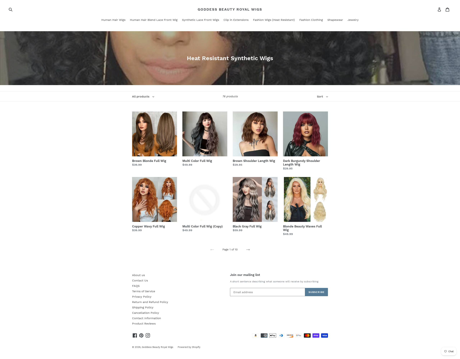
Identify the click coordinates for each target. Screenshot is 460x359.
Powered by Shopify (189, 347)
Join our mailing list (245, 275)
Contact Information (146, 318)
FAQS (136, 286)
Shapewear (335, 20)
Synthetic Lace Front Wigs (200, 20)
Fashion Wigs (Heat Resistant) (274, 20)
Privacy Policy (141, 296)
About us (138, 275)
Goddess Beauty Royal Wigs (230, 9)
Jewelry (353, 20)
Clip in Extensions (236, 20)
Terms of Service (143, 291)
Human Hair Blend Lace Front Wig (154, 20)
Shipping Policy (142, 307)
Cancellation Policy (145, 312)
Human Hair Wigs (113, 20)
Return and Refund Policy (150, 302)
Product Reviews (144, 323)
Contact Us (140, 280)
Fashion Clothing (311, 20)
